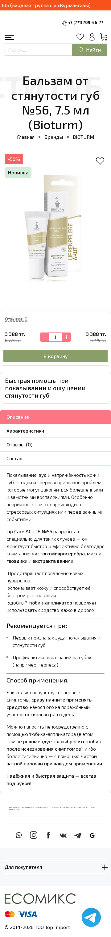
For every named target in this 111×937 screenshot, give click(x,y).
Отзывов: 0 (16, 318)
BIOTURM (83, 137)
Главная (26, 137)
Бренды (53, 137)
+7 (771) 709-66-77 (85, 22)
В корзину (55, 356)
